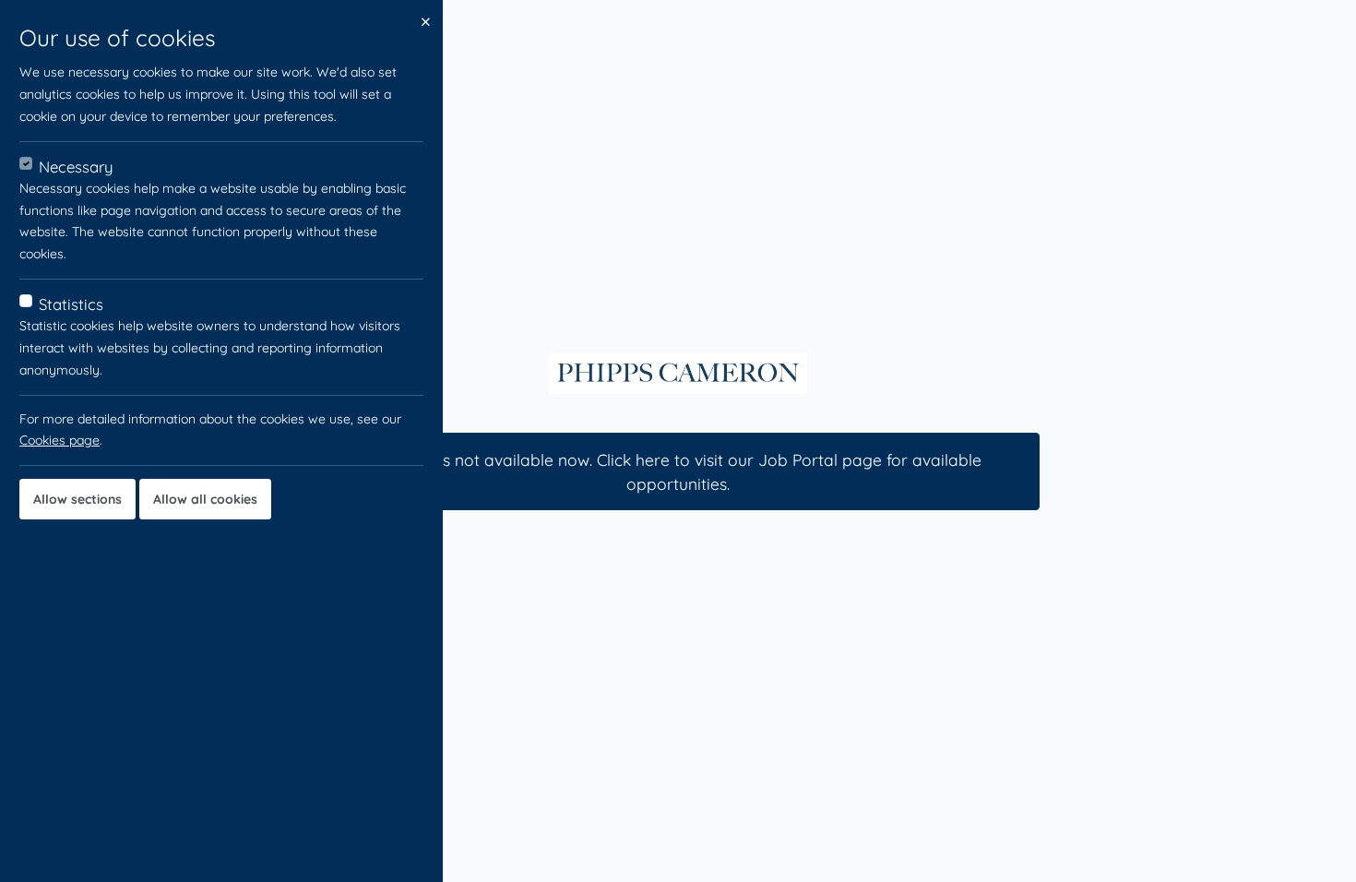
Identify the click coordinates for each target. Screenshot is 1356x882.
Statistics (71, 304)
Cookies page (59, 440)
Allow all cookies (205, 499)
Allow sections (77, 499)
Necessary (76, 166)
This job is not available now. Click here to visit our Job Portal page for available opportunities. (678, 471)
